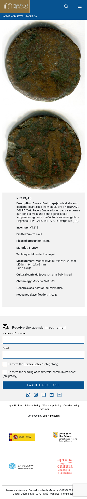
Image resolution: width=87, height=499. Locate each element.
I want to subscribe (43, 385)
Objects (17, 16)
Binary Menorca (51, 415)
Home (6, 16)
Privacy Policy (32, 364)
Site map (45, 409)
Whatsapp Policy (51, 405)
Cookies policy (71, 405)
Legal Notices (15, 405)
